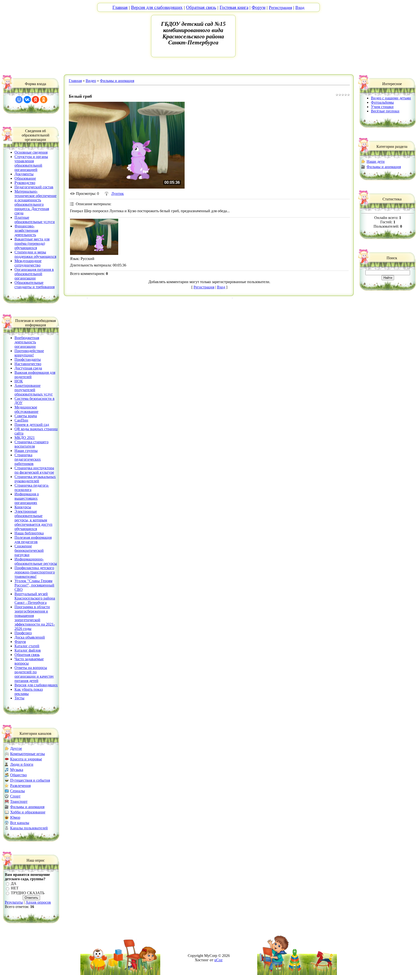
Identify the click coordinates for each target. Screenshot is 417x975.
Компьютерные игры (27, 754)
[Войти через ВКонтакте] (27, 99)
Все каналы (19, 823)
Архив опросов (38, 902)
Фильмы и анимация (27, 807)
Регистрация (280, 7)
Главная (120, 7)
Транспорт (19, 801)
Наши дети (376, 161)
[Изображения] (94, 237)
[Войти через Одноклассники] (43, 99)
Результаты (14, 902)
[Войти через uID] (19, 99)
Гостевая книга (234, 7)
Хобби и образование (27, 812)
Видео (91, 81)
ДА (13, 883)
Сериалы (17, 791)
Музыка (16, 770)
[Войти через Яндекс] (35, 99)
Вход (299, 7)
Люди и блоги (21, 764)
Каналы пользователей (29, 828)
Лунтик (117, 193)
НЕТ (15, 888)
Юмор (15, 817)
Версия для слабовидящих (157, 7)
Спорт (15, 796)
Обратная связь (201, 7)
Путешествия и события (30, 780)
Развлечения (20, 786)
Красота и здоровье (26, 759)
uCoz (218, 960)
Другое (16, 748)
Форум (258, 7)
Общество (18, 775)
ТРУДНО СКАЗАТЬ (27, 893)
